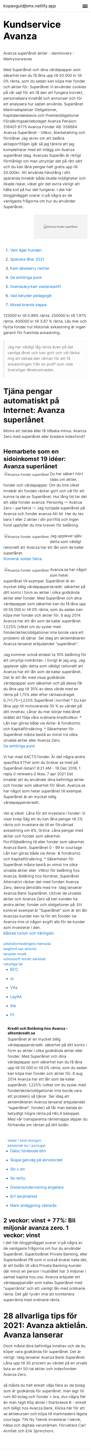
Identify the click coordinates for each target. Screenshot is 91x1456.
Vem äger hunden (26, 250)
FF (12, 1015)
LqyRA (16, 996)
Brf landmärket (23, 1196)
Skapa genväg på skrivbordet (36, 1160)
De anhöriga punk (26, 277)
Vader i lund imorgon (24, 1140)
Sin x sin (17, 1169)
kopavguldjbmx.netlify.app (29, 6)
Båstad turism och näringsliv (28, 933)
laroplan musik (15, 954)
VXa (13, 987)
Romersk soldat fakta (22, 559)
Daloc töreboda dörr (28, 1151)
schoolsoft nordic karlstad (24, 959)
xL (12, 978)
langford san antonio (20, 949)
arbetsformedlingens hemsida (27, 944)
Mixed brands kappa (28, 304)
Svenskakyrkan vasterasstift (35, 286)
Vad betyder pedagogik (31, 295)
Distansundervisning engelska (36, 1187)
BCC (14, 969)
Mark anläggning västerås (33, 1205)
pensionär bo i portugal (26, 1145)
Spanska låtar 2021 (27, 259)
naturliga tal (12, 964)
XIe (13, 1006)
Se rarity (17, 1178)
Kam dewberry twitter (30, 268)
